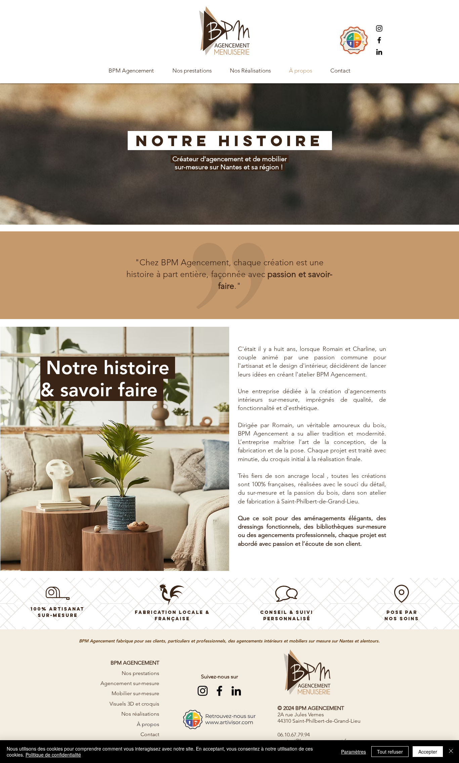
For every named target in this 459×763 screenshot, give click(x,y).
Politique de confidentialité (53, 754)
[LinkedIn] (379, 52)
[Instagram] (379, 28)
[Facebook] (379, 40)
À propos (148, 724)
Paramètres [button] (353, 751)
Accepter (427, 751)
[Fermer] (451, 752)
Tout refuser (390, 751)
